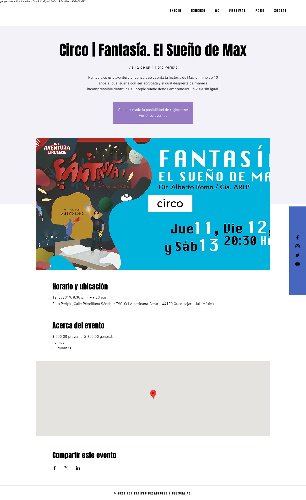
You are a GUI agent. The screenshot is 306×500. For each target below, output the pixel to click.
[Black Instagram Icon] (297, 246)
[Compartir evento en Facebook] (54, 468)
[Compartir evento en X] (66, 468)
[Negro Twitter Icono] (297, 255)
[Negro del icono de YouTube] (297, 264)
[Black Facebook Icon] (297, 237)
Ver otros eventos (153, 115)
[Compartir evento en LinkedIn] (78, 468)
